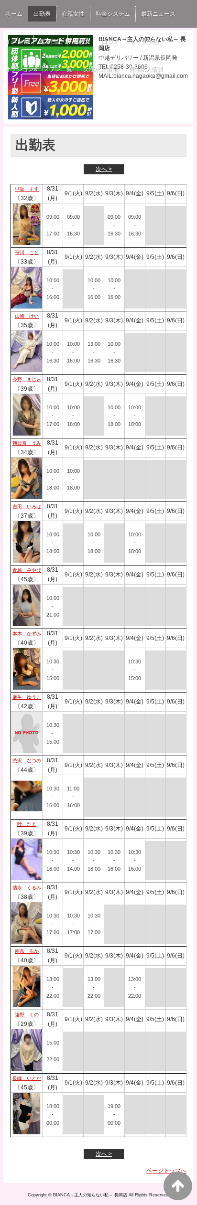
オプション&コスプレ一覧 (38, 69)
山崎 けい (27, 316)
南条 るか (27, 951)
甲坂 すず (27, 189)
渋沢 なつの (26, 760)
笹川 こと (27, 252)
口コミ (110, 41)
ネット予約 (144, 41)
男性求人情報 (146, 69)
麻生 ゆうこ (26, 697)
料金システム (113, 14)
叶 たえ (26, 824)
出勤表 (42, 14)
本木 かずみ (26, 633)
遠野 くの (27, 1014)
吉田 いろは (26, 506)
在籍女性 (73, 14)
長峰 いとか (26, 1078)
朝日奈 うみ (26, 443)
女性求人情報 (100, 69)
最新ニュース (158, 14)
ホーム (13, 14)
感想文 (81, 41)
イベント (16, 41)
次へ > (104, 169)
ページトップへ (166, 1170)
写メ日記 (50, 41)
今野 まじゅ (26, 379)
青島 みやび (26, 570)
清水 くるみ (26, 887)
